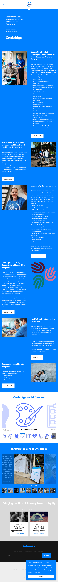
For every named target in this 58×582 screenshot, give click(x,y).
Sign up (46, 555)
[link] (29, 4)
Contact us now (38, 256)
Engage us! (37, 357)
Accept (41, 576)
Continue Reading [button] (19, 533)
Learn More (8, 312)
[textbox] (23, 555)
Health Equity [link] (32, 509)
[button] (6, 4)
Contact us (8, 179)
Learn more (37, 135)
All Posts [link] (24, 509)
